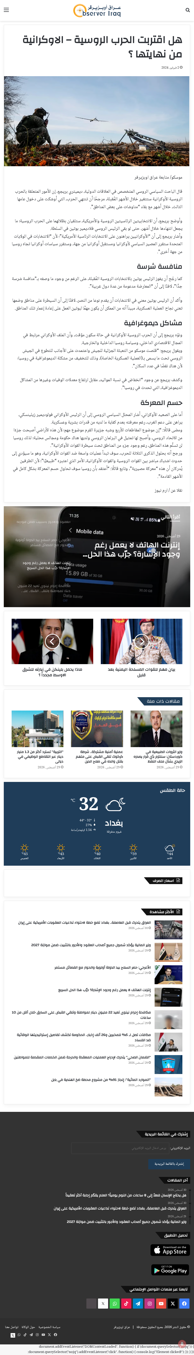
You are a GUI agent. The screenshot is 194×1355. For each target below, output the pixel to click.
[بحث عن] (187, 12)
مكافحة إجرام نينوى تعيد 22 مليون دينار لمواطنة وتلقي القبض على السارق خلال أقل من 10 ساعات (133, 550)
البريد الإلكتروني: (179, 1148)
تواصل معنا (11, 1327)
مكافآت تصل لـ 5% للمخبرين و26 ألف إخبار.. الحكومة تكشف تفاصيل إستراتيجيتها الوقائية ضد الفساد (84, 1037)
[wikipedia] (91, 1303)
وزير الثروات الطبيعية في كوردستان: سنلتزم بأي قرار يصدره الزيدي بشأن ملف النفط (158, 757)
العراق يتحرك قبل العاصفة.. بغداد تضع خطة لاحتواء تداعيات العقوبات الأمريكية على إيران (84, 922)
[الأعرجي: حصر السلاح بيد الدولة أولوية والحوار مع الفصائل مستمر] (168, 974)
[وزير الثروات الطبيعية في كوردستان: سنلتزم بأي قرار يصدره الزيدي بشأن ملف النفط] (156, 729)
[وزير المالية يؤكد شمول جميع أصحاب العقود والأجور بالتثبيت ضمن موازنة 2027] (168, 952)
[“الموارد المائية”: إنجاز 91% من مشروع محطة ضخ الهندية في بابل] (168, 1087)
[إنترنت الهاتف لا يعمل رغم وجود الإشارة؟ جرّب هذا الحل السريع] (168, 997)
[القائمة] (6, 12)
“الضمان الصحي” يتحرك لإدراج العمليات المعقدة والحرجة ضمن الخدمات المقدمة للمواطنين (82, 1057)
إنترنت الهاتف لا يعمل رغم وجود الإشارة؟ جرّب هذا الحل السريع (104, 990)
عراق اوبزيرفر (122, 1327)
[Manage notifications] (182, 1344)
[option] (97, 556)
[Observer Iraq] (97, 10)
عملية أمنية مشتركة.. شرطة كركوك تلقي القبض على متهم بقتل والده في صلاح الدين (99, 757)
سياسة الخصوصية (49, 1327)
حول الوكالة (28, 1327)
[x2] (103, 1303)
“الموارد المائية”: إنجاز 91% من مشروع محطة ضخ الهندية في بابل (101, 1080)
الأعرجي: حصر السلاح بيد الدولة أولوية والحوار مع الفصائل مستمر (103, 967)
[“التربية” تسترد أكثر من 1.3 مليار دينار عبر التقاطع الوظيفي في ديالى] (37, 729)
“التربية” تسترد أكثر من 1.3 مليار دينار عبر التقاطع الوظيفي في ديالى (40, 757)
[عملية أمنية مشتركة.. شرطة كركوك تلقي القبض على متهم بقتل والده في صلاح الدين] (97, 729)
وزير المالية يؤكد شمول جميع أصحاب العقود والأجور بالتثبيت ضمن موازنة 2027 (91, 945)
